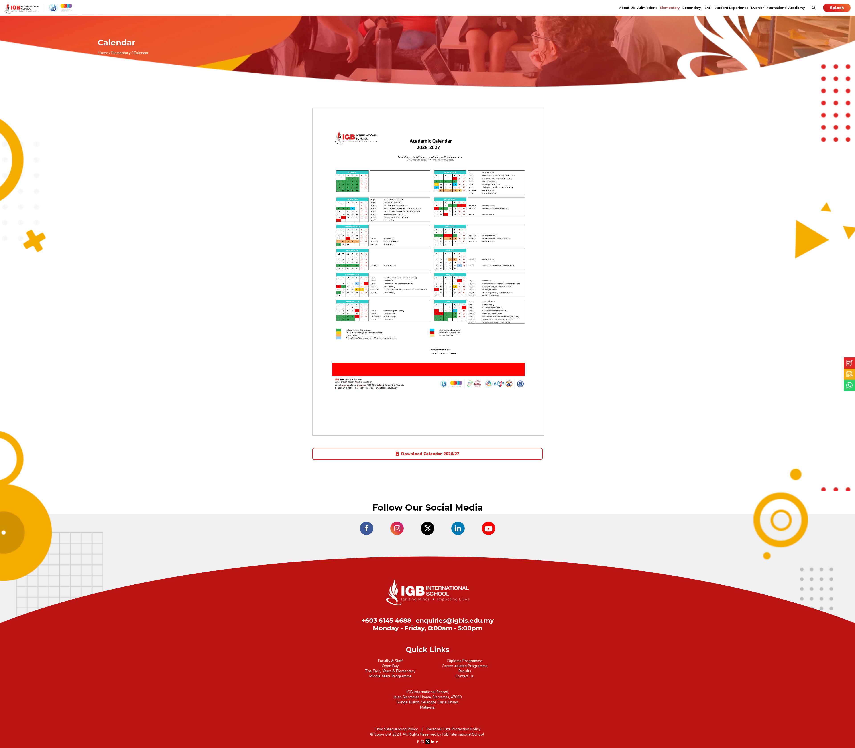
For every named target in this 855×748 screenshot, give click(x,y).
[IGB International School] (38, 8)
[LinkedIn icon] (432, 742)
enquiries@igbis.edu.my (455, 620)
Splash (837, 7)
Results (464, 671)
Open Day (390, 666)
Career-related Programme (465, 666)
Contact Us (465, 676)
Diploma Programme (464, 660)
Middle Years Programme (390, 676)
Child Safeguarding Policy (396, 729)
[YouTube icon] (437, 742)
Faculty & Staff (390, 660)
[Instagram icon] (422, 742)
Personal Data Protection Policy (454, 729)
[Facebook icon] (417, 742)
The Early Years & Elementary (390, 671)
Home (103, 52)
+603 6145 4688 (386, 620)
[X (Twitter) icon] (427, 741)
